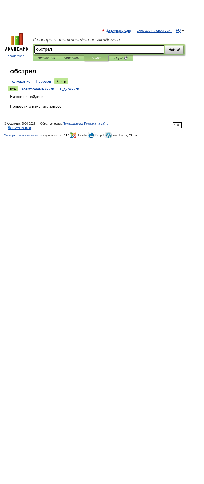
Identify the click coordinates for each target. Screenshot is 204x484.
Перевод (43, 81)
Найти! (174, 50)
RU (178, 30)
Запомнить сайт (119, 30)
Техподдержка (73, 123)
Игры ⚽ (121, 58)
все (13, 89)
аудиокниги (69, 89)
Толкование (20, 81)
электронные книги (37, 89)
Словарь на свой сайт (154, 30)
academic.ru (17, 56)
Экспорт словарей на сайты (23, 135)
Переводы (71, 58)
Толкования (46, 58)
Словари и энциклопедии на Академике (77, 40)
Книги (96, 58)
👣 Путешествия (19, 127)
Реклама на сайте (96, 123)
